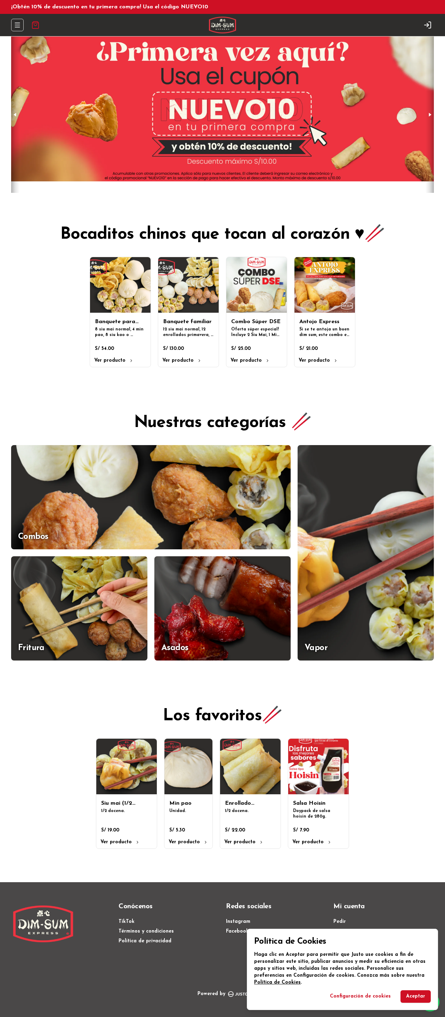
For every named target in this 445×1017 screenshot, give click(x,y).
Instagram (238, 921)
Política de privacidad (145, 941)
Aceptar (415, 996)
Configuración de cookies (360, 996)
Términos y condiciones (146, 931)
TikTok (127, 921)
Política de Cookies (277, 982)
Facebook (237, 931)
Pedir (339, 921)
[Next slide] (430, 114)
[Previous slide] (15, 114)
